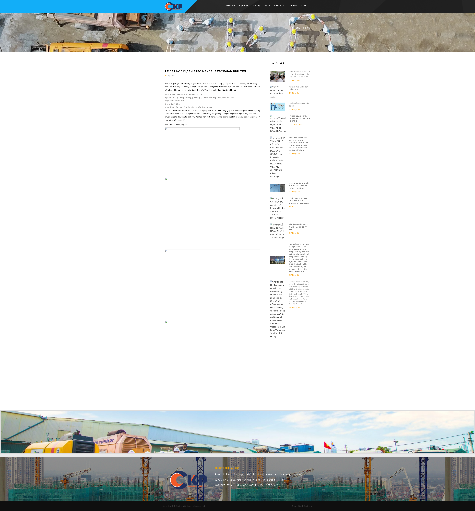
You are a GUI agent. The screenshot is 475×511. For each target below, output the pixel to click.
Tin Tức (293, 6)
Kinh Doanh (279, 6)
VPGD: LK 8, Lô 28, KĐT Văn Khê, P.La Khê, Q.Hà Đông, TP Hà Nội (251, 479)
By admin (172, 75)
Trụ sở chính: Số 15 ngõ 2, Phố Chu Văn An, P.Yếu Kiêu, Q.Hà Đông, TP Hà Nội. (260, 474)
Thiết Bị (256, 6)
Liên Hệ (304, 6)
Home (297, 28)
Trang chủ (230, 6)
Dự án (267, 6)
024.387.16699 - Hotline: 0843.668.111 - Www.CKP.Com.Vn (247, 485)
